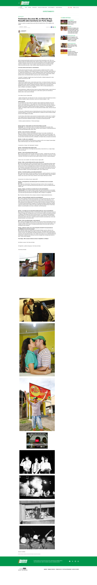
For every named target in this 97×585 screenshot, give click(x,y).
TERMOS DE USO (59, 569)
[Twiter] (75, 7)
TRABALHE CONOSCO (51, 569)
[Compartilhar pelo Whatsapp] (55, 27)
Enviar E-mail (23, 31)
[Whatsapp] (78, 7)
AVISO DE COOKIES (75, 569)
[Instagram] (76, 7)
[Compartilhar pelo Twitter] (53, 27)
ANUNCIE (45, 569)
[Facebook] (74, 7)
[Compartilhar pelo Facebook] (51, 27)
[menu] (19, 3)
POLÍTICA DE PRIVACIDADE (67, 569)
